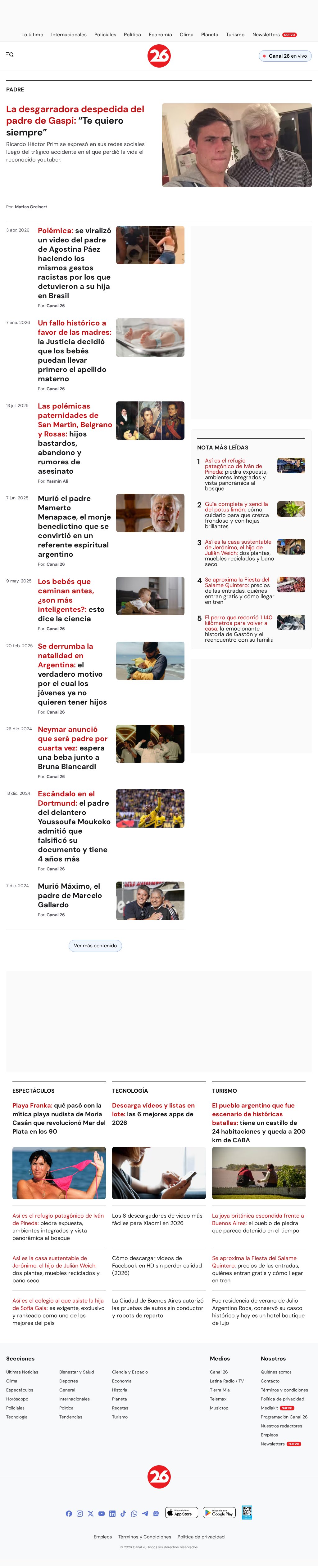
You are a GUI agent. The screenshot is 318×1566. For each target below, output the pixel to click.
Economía (122, 1381)
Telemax (218, 1399)
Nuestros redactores (281, 1426)
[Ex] (91, 1514)
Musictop (219, 1408)
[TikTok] (123, 1514)
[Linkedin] (112, 1514)
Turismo (224, 1091)
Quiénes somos (276, 1372)
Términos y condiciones (284, 1390)
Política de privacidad (282, 1399)
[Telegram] (145, 1514)
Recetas (120, 1408)
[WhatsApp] (134, 1514)
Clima (11, 1381)
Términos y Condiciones (144, 1537)
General (67, 1390)
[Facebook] (69, 1514)
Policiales (15, 1408)
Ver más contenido (95, 945)
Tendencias (70, 1417)
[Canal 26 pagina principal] (159, 66)
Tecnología (130, 1091)
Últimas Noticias (22, 1372)
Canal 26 (219, 1372)
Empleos (269, 1435)
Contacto (270, 1381)
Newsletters (280, 1444)
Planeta (119, 1399)
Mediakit (277, 1408)
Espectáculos (33, 1091)
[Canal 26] (159, 1477)
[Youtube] (101, 1514)
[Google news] (156, 1514)
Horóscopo (17, 1399)
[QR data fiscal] (247, 1518)
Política (66, 1408)
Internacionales (74, 1399)
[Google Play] (219, 1513)
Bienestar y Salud (76, 1372)
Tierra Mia (220, 1390)
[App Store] (181, 1513)
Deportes (68, 1381)
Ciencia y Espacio (130, 1372)
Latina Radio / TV (227, 1381)
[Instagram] (80, 1514)
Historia (119, 1390)
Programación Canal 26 (284, 1417)
